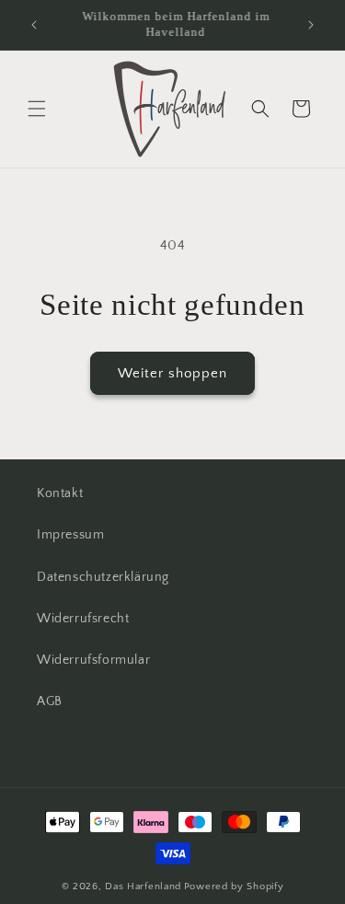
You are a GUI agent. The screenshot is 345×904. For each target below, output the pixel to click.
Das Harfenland (143, 886)
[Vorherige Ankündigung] (34, 25)
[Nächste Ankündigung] (311, 25)
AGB (50, 701)
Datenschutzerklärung (103, 577)
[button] (37, 108)
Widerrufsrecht (83, 618)
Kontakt (60, 493)
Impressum (70, 534)
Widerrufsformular (93, 660)
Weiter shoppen (172, 373)
